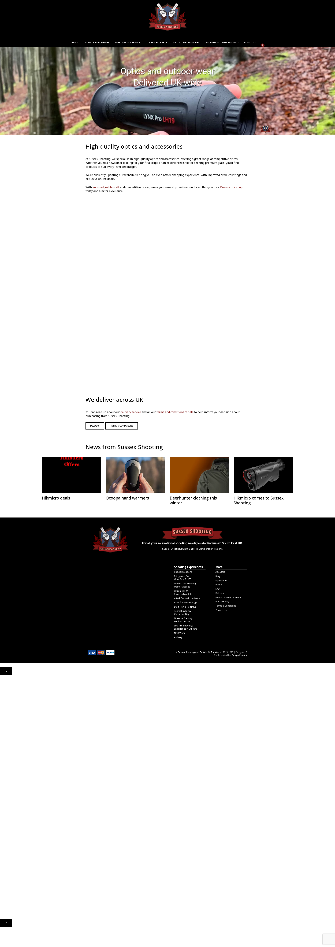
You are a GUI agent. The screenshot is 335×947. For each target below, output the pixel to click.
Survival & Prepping (10, 850)
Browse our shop (231, 187)
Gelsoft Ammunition (10, 793)
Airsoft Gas (5, 817)
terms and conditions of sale (175, 412)
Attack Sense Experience (187, 598)
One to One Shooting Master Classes (185, 585)
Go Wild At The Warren (211, 652)
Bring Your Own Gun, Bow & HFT (182, 578)
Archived (211, 42)
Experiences (6, 882)
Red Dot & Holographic (186, 42)
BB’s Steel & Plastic (9, 803)
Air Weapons (6, 705)
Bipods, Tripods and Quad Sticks (16, 845)
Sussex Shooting (186, 652)
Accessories (6, 785)
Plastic (3, 806)
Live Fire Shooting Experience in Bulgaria (185, 627)
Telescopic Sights (157, 42)
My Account (221, 580)
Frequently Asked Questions (14, 897)
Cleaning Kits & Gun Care (12, 830)
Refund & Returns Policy (228, 597)
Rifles (2, 753)
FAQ (217, 588)
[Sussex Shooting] (110, 538)
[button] (6, 671)
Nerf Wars (179, 632)
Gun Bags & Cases (9, 840)
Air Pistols (5, 726)
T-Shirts (4, 863)
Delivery (94, 425)
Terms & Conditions (121, 425)
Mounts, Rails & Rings (97, 42)
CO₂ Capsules (7, 798)
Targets (4, 821)
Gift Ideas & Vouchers (11, 858)
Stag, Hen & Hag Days (185, 606)
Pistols (3, 748)
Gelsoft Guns (6, 771)
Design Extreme (239, 655)
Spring (3, 721)
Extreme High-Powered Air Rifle (183, 592)
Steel (2, 811)
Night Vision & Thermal (128, 42)
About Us (248, 42)
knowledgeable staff (105, 187)
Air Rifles (4, 708)
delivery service (131, 412)
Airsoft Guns (6, 758)
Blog (217, 576)
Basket (219, 584)
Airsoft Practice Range (185, 602)
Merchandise (229, 42)
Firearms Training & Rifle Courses (183, 620)
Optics (75, 42)
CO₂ (2, 711)
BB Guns (4, 745)
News (3, 872)
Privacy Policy (222, 601)
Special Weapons (183, 571)
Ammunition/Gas (8, 790)
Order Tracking (7, 892)
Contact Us (221, 610)
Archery (178, 637)
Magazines (5, 835)
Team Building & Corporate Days (182, 612)
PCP (2, 716)
